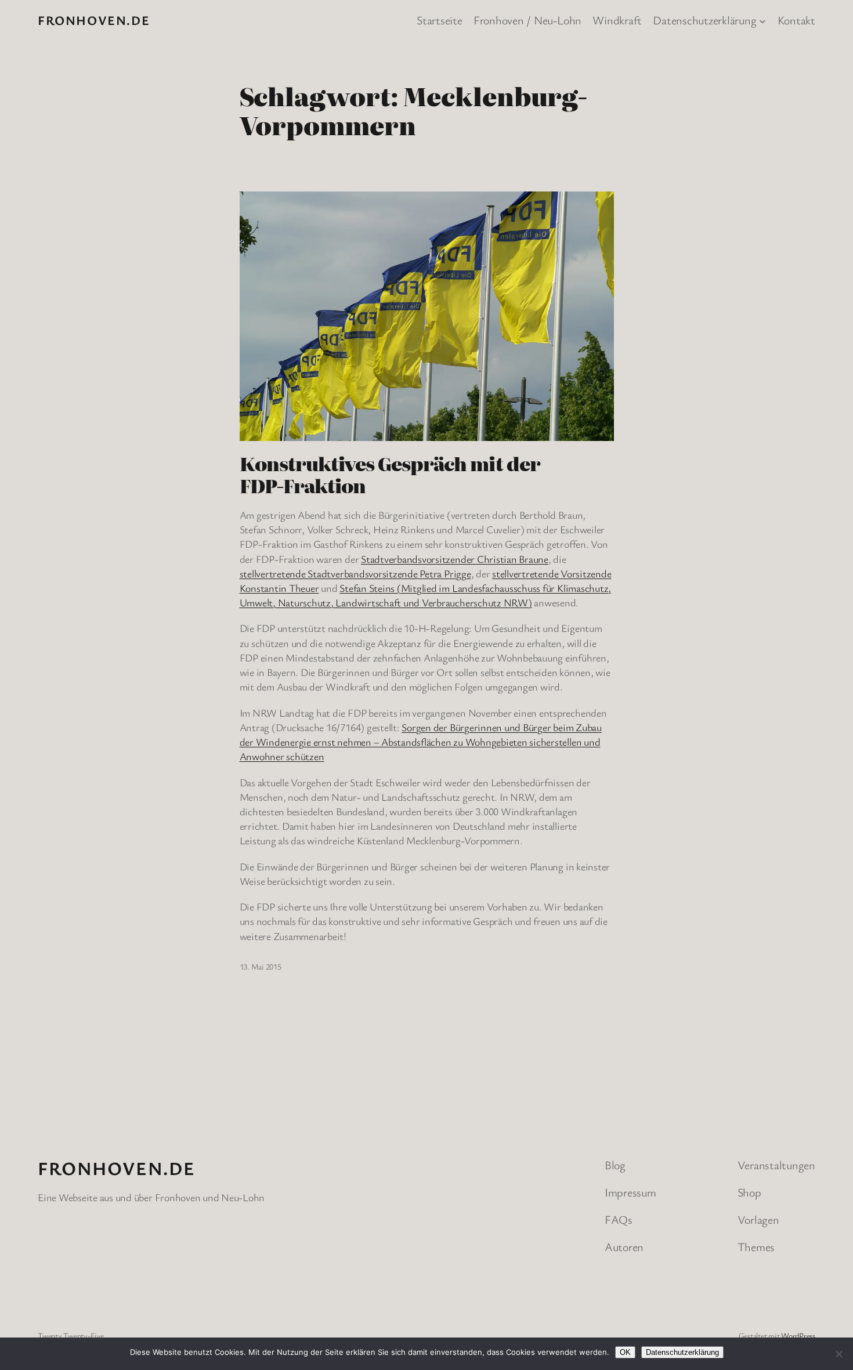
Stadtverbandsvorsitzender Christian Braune (454, 559)
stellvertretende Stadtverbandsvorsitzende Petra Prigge (355, 573)
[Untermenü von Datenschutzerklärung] (762, 20)
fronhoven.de (94, 20)
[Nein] (838, 1354)
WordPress (798, 1335)
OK (625, 1352)
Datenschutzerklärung (682, 1352)
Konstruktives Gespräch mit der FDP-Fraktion (390, 474)
